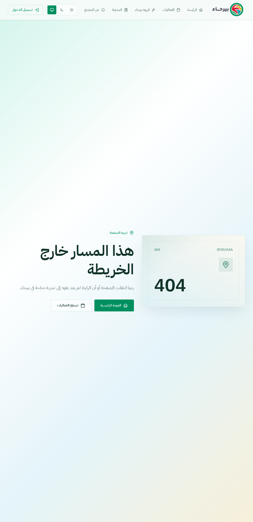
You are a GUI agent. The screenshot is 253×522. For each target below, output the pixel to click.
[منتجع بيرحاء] (228, 10)
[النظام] (51, 9)
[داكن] (61, 9)
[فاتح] (71, 9)
